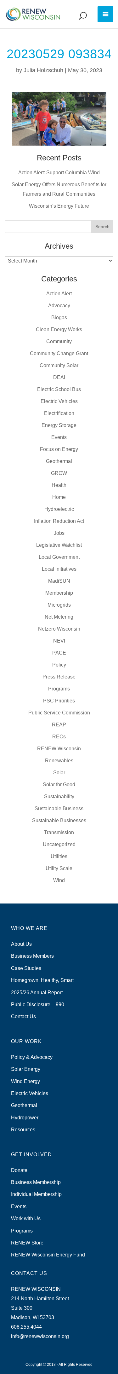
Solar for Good (59, 784)
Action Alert (59, 293)
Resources (23, 1129)
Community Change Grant (59, 353)
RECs (59, 736)
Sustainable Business (59, 808)
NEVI (59, 641)
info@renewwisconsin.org (40, 1336)
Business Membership (36, 1182)
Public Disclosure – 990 (37, 1004)
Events (59, 437)
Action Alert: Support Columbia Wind (59, 172)
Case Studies (26, 968)
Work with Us (26, 1218)
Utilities (59, 856)
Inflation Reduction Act (59, 521)
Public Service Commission (59, 712)
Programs (59, 688)
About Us (21, 944)
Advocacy (59, 305)
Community (59, 341)
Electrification (59, 413)
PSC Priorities (59, 700)
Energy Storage (59, 425)
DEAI (59, 377)
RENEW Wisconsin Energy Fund (48, 1254)
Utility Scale (59, 868)
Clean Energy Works (59, 329)
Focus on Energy (59, 449)
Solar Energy (25, 1069)
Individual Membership (36, 1194)
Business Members (32, 956)
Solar (59, 772)
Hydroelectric (59, 509)
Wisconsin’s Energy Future (59, 206)
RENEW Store (27, 1242)
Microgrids (59, 605)
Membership (59, 593)
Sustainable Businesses (59, 820)
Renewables (59, 760)
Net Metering (59, 617)
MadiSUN (59, 581)
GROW (59, 473)
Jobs (59, 533)
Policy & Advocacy (32, 1057)
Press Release (59, 676)
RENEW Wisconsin (59, 748)
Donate (19, 1170)
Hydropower (24, 1117)
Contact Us (23, 1016)
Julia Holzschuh (43, 70)
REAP (59, 724)
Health (59, 485)
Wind (59, 880)
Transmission (59, 832)
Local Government (59, 557)
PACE (59, 652)
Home (59, 497)
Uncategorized (59, 844)
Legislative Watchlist (59, 545)
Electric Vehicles (59, 401)
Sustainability (59, 796)
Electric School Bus (59, 389)
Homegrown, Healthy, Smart (42, 980)
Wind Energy (25, 1081)
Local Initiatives (59, 569)
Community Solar (59, 365)
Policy (59, 664)
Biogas (59, 317)
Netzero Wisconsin (59, 629)
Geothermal (59, 461)
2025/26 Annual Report (37, 992)
